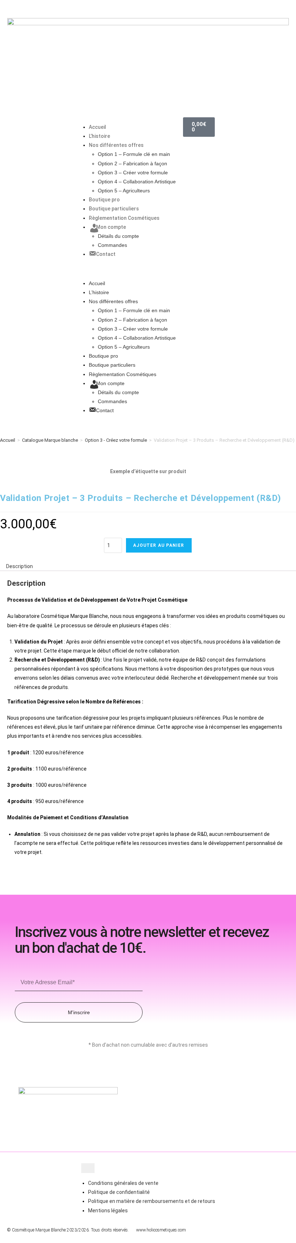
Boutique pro (104, 199)
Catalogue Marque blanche (50, 440)
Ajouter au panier (158, 545)
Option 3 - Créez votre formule (116, 440)
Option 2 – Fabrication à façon (132, 163)
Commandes (112, 245)
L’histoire (99, 136)
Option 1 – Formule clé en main (134, 154)
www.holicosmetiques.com (161, 1230)
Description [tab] (19, 566)
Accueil (97, 127)
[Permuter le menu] (88, 1168)
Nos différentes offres (116, 145)
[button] (129, 269)
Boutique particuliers (114, 208)
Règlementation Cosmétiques (124, 218)
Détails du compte (118, 236)
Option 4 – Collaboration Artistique (137, 181)
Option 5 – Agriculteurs (124, 190)
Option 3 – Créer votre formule (133, 172)
